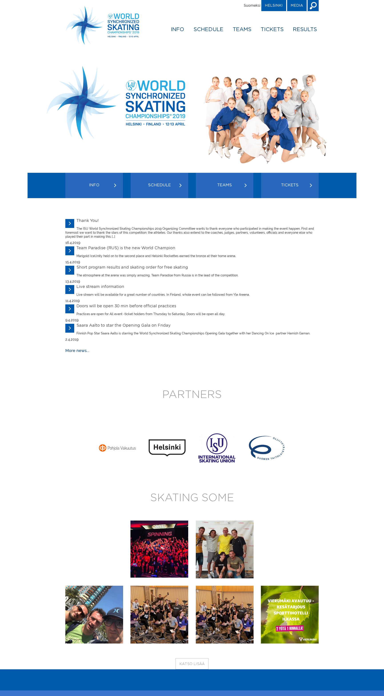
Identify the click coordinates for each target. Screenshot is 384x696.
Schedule (208, 29)
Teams (242, 29)
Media (297, 5)
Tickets (272, 29)
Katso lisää (192, 664)
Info (177, 29)
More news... (77, 350)
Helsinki (274, 5)
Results (305, 29)
